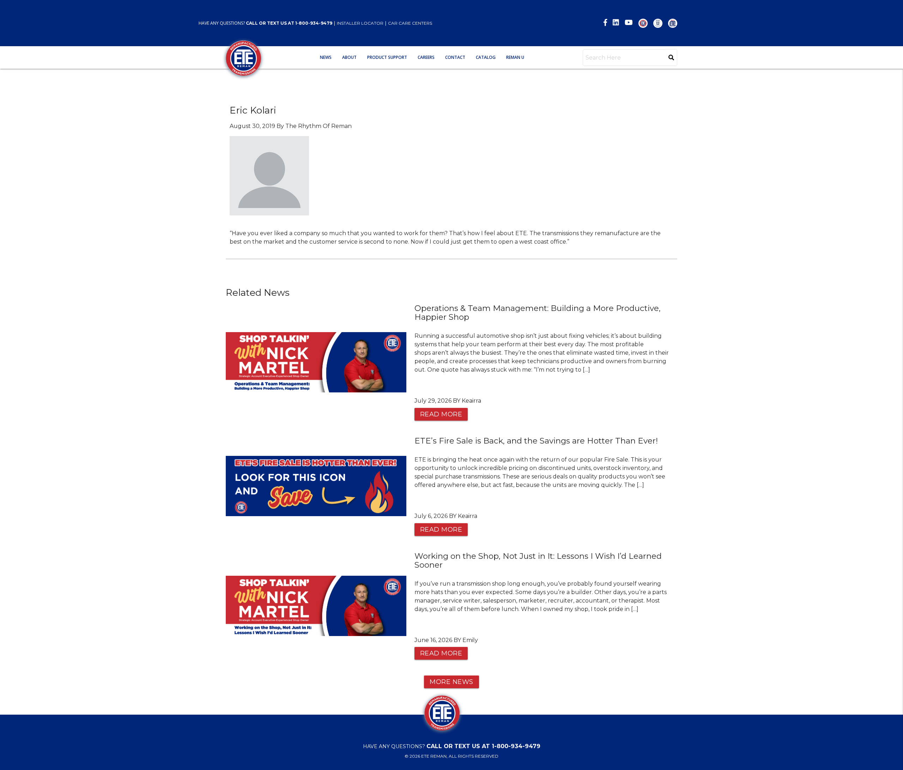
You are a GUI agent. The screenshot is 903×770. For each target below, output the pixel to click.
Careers (426, 57)
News (326, 57)
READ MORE (441, 414)
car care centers (410, 23)
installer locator (360, 23)
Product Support (387, 57)
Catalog (486, 57)
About (349, 57)
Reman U (515, 57)
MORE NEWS (451, 682)
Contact (455, 57)
